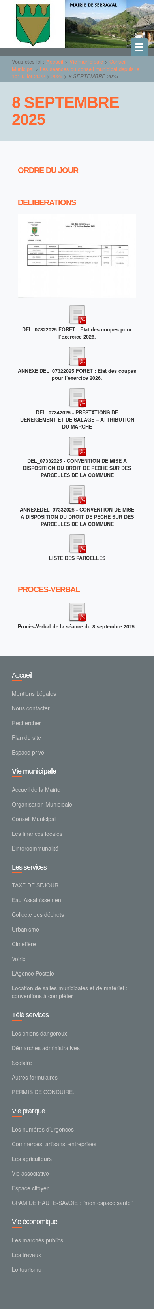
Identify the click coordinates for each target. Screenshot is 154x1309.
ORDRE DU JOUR (48, 170)
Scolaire (22, 1062)
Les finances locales (37, 833)
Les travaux (26, 1255)
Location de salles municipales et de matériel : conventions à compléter (69, 992)
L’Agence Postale (33, 973)
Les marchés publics (37, 1240)
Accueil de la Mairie (36, 789)
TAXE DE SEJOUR (35, 885)
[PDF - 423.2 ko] (77, 314)
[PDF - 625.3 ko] (77, 445)
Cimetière (24, 944)
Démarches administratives (46, 1048)
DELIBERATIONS (47, 202)
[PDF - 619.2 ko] (77, 396)
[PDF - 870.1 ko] (77, 542)
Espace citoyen (31, 1188)
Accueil (54, 61)
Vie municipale (86, 61)
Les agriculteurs (32, 1159)
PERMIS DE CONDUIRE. (43, 1092)
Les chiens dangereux (39, 1033)
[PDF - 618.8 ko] (77, 610)
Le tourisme (26, 1269)
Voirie (19, 958)
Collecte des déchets (38, 914)
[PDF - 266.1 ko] (77, 355)
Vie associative (30, 1173)
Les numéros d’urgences (43, 1129)
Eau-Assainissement (37, 900)
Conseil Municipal (34, 819)
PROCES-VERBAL (49, 589)
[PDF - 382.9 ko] (77, 494)
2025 (56, 76)
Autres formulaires (35, 1077)
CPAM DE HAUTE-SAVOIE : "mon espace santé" (72, 1203)
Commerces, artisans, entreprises (54, 1144)
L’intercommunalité (35, 848)
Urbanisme (25, 929)
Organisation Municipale (42, 804)
